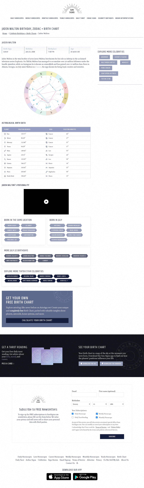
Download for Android (112, 363)
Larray (45, 260)
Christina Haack (74, 235)
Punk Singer (105, 67)
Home (4, 33)
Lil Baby (29, 225)
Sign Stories (53, 460)
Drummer (104, 57)
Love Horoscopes (40, 457)
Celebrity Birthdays (106, 18)
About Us (125, 460)
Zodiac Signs (91, 18)
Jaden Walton (28, 255)
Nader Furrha (45, 276)
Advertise (90, 460)
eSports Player (121, 57)
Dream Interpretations (124, 18)
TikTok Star (105, 78)
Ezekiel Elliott (12, 255)
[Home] (72, 8)
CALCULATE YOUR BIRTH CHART (37, 320)
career (4, 359)
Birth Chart (121, 457)
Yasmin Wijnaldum (58, 239)
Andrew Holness (79, 255)
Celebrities (42, 460)
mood (13, 356)
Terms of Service (78, 460)
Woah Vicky (12, 225)
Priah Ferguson (29, 230)
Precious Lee (12, 239)
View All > (64, 280)
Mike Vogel (74, 230)
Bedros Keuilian (62, 255)
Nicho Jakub (12, 280)
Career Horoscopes (56, 457)
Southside (12, 235)
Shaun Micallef (74, 225)
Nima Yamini (47, 280)
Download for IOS (89, 363)
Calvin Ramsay (57, 235)
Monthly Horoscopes (50, 18)
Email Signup (65, 460)
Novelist (125, 62)
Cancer (38, 67)
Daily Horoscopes (17, 18)
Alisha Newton (29, 260)
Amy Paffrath (12, 260)
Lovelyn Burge (12, 276)
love (8, 356)
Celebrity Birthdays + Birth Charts (23, 33)
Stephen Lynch (57, 230)
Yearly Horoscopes (67, 18)
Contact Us (70, 463)
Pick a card (7, 363)
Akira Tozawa (45, 255)
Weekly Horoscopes (33, 18)
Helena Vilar (29, 276)
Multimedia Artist (108, 62)
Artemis (57, 225)
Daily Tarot (80, 18)
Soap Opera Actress (108, 73)
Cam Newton (29, 235)
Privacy (99, 460)
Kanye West (12, 230)
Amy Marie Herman (30, 280)
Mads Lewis (61, 276)
